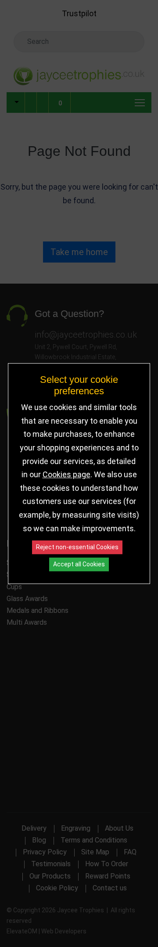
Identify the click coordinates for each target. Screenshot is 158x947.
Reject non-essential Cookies (77, 547)
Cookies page (66, 474)
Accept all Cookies (79, 564)
